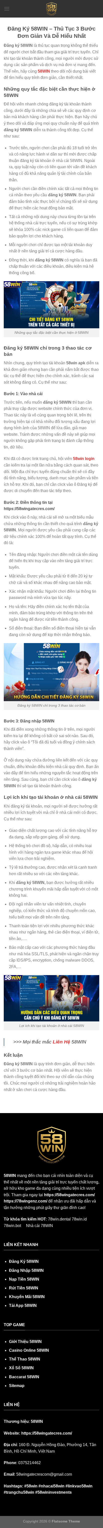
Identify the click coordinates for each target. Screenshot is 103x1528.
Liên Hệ (61, 1041)
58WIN (44, 71)
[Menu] (7, 9)
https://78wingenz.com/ (26, 1201)
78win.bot (12, 1226)
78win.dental (59, 1219)
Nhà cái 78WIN (39, 1226)
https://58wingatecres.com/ (69, 1195)
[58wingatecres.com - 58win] (52, 9)
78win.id (79, 1219)
